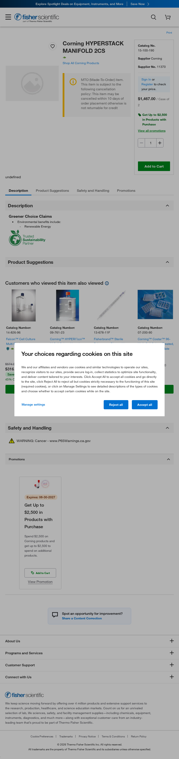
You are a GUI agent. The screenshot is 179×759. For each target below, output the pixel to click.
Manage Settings (33, 404)
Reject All (116, 405)
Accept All (144, 405)
